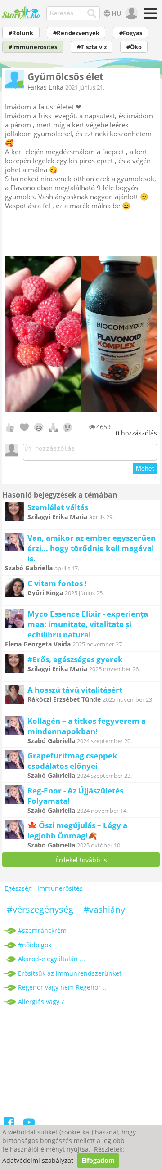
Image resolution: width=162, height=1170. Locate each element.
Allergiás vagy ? (41, 1001)
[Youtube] (29, 1124)
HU (117, 13)
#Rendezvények (76, 33)
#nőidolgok (34, 945)
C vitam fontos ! (57, 583)
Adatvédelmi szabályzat (37, 1160)
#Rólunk (21, 33)
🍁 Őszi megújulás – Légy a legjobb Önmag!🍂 (77, 830)
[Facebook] (9, 1124)
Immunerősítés (60, 888)
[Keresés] (92, 13)
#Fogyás (130, 33)
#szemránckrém (42, 930)
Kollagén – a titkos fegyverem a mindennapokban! (86, 726)
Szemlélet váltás (57, 507)
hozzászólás (136, 433)
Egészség (18, 888)
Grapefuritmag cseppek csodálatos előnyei (72, 760)
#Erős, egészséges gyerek (75, 659)
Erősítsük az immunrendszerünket (70, 973)
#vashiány (104, 909)
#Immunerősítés (33, 47)
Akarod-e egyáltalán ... (51, 959)
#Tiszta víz (92, 47)
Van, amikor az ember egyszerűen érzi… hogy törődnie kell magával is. (91, 548)
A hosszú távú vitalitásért (74, 690)
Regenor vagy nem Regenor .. (62, 987)
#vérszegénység (40, 909)
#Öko (134, 47)
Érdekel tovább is (81, 860)
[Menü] (149, 16)
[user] (131, 13)
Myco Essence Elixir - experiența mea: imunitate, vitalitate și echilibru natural (87, 624)
